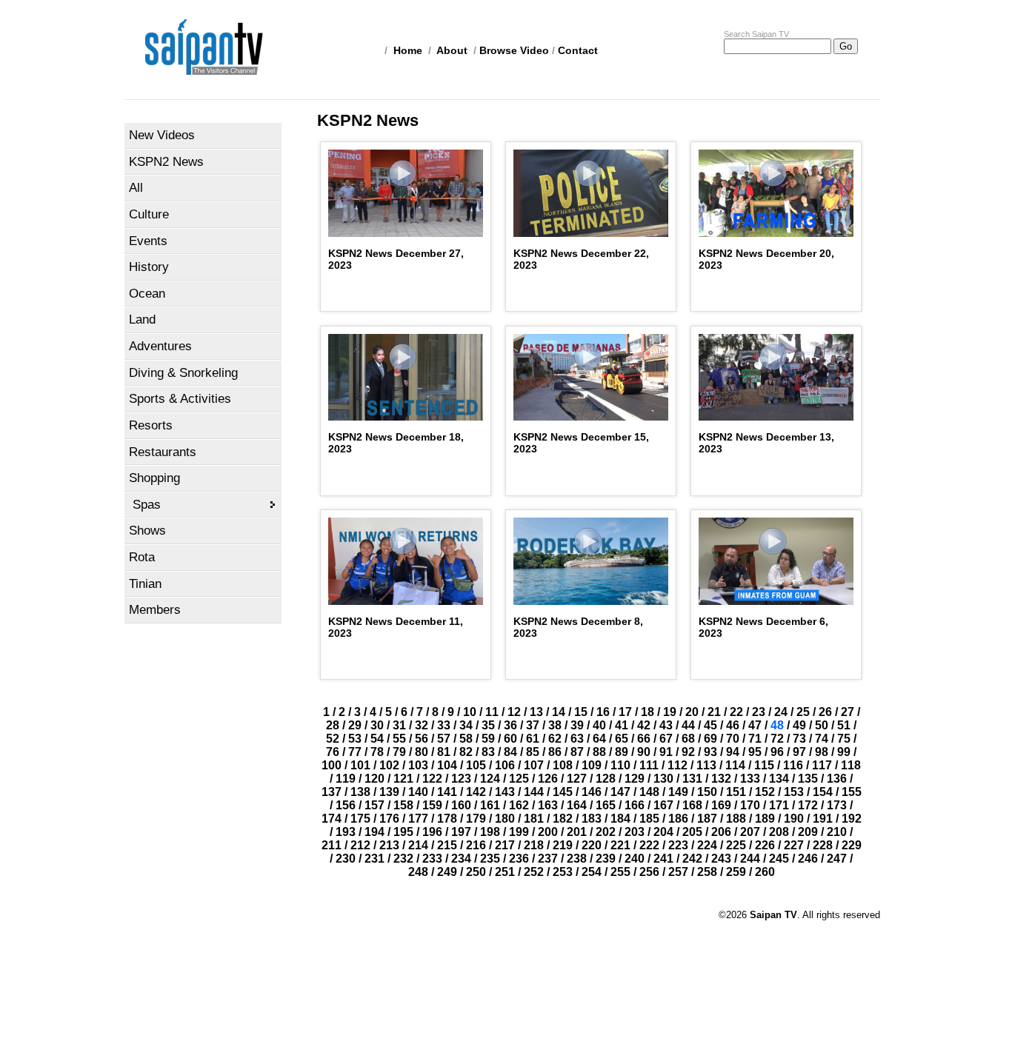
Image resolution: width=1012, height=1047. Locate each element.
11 (492, 712)
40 (599, 725)
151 (736, 792)
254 (592, 872)
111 (649, 765)
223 (678, 845)
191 (823, 818)
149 (678, 792)
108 (563, 765)
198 (490, 832)
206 (721, 832)
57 (443, 738)
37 (532, 725)
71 (755, 738)
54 (377, 738)
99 (843, 752)
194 (374, 832)
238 (577, 858)
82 (466, 752)
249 (447, 872)
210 (837, 832)
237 (548, 858)
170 (750, 805)
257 (678, 872)
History (149, 267)
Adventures (160, 346)
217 (505, 845)
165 (606, 805)
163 (548, 805)
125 (519, 778)
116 (793, 765)
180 (505, 818)
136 (837, 778)
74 (821, 738)
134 (779, 778)
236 (519, 858)
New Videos (162, 135)
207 (750, 832)
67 (666, 738)
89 (621, 752)
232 (403, 858)
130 (663, 778)
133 (750, 778)
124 (490, 778)
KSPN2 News (166, 162)
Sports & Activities (180, 399)
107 (534, 765)
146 (592, 792)
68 (688, 738)
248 (418, 872)
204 (663, 832)
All (136, 188)
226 (765, 845)
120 (374, 778)
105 (476, 765)
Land (142, 319)
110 (620, 765)
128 (606, 778)
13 (536, 712)
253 (563, 872)
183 (592, 818)
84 (510, 752)
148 (649, 792)
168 (692, 805)
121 (403, 778)
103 (418, 765)
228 (823, 845)
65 (621, 738)
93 (710, 752)
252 (534, 872)
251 (505, 872)
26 (825, 712)
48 (777, 725)
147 (620, 792)
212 (360, 845)
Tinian (145, 584)
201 (577, 832)
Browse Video (514, 50)
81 (443, 752)
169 (721, 805)
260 (765, 872)
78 (377, 752)
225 (736, 845)
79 (399, 752)
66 (643, 738)
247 (837, 858)
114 (735, 765)
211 (332, 845)
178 (447, 818)
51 (843, 725)
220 (592, 845)
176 (389, 818)
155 (852, 792)
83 (488, 752)
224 (707, 845)
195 (403, 832)
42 (643, 725)
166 (635, 805)
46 (732, 725)
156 (346, 805)
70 (732, 738)
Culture (149, 214)
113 (706, 765)
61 (532, 738)
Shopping (154, 478)
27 (847, 712)
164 (577, 805)
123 (461, 778)
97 (799, 752)
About (451, 50)
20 (692, 712)
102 (389, 765)
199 (519, 832)
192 (852, 818)
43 (666, 725)
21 (714, 712)
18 (647, 712)
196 (432, 832)
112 (678, 765)
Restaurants (162, 452)
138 (360, 792)
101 (360, 765)
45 (710, 725)
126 (548, 778)
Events (148, 241)
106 (505, 765)
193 (346, 832)
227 (794, 845)
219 (563, 845)
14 (558, 712)
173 (837, 805)
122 (432, 778)
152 (765, 792)
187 (707, 818)
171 (779, 805)
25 (803, 712)
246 (808, 858)
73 (799, 738)
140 (418, 792)
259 (736, 872)
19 (669, 712)
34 (466, 725)
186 (678, 818)
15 (580, 712)
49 (799, 725)
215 (447, 845)
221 (620, 845)
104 (447, 765)
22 (736, 712)
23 (758, 712)
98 (821, 752)
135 (808, 778)
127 (577, 778)
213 (389, 845)
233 (432, 858)
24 (781, 712)
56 (421, 738)
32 (421, 725)
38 (555, 725)
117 (822, 765)
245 (779, 858)
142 (476, 792)
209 (808, 832)
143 (505, 792)
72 (777, 738)
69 (710, 738)
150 (707, 792)
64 (599, 738)
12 (514, 712)
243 (721, 858)
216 (476, 845)
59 (488, 738)
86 (555, 752)
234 (461, 858)
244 (750, 858)
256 (649, 872)
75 (843, 738)
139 (389, 792)
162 (519, 805)
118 (851, 765)
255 (620, 872)
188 (736, 818)
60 (510, 738)
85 (532, 752)
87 (577, 752)
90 (643, 752)
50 (821, 725)
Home (407, 50)
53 (355, 738)
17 (625, 712)
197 (461, 832)
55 (399, 738)
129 (635, 778)
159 (432, 805)
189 (765, 818)
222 (649, 845)
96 (777, 752)
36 (510, 725)
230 (346, 858)
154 (823, 792)
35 (488, 725)
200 (548, 832)
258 (707, 872)
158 (403, 805)
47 (755, 725)
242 (692, 858)
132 (721, 778)
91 (666, 752)
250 (476, 872)
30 (377, 725)
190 (794, 818)
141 (447, 792)
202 (606, 832)
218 (534, 845)
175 (360, 818)
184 (620, 818)
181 (534, 818)
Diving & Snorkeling (183, 373)
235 (490, 858)
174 (332, 818)
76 (332, 752)
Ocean (147, 294)
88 (599, 752)
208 (779, 832)
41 (621, 725)
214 (418, 845)
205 (692, 832)
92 (688, 752)
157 (374, 805)
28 (332, 725)
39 (577, 725)
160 (461, 805)
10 (469, 712)
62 (555, 738)
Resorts (151, 425)
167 (663, 805)
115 (764, 765)
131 (692, 778)
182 (563, 818)
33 (443, 725)
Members (155, 610)
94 (732, 752)
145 (563, 792)
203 (635, 832)
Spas (147, 505)
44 (688, 725)
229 (852, 845)
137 (332, 792)
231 (374, 858)
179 (476, 818)
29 (355, 725)
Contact (578, 50)
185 (649, 818)
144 (534, 792)
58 (466, 738)
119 (346, 778)
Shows (147, 531)
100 (332, 765)
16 (603, 712)
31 (399, 725)
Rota (142, 557)
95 (755, 752)
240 (635, 858)
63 (577, 738)
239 (606, 858)
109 (592, 765)
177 (418, 818)
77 (355, 752)
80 (421, 752)
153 (794, 792)
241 (663, 858)
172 (808, 805)
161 (490, 805)
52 (332, 738)
